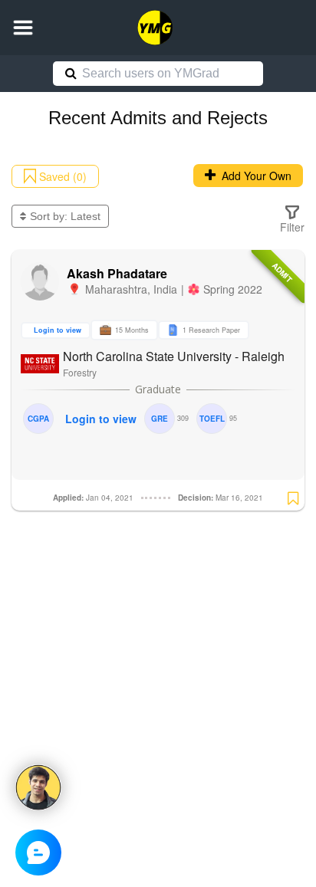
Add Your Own (253, 175)
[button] (23, 27)
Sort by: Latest (65, 216)
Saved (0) (61, 176)
